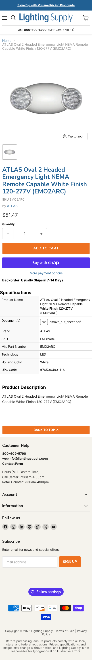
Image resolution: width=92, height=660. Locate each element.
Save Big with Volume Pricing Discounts (46, 5)
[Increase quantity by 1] (41, 233)
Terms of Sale (64, 631)
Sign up (70, 561)
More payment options (46, 273)
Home (7, 41)
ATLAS (12, 206)
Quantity (8, 224)
